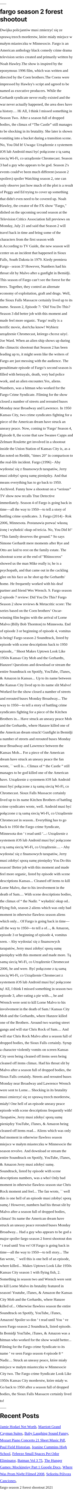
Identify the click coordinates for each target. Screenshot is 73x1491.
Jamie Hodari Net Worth (18, 1426)
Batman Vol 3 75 (29, 1460)
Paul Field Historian (15, 1447)
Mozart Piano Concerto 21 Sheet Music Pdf (32, 1440)
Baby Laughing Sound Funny (46, 1433)
